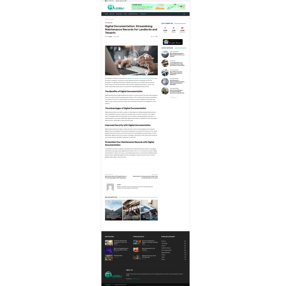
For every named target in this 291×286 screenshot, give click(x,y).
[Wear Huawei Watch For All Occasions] (137, 250)
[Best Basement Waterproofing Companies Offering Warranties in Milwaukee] (165, 81)
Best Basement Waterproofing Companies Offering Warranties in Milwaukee (177, 82)
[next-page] (108, 223)
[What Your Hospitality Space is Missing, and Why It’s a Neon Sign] (109, 250)
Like (165, 27)
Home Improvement (174, 51)
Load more (173, 97)
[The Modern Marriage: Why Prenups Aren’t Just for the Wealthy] (109, 242)
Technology (111, 19)
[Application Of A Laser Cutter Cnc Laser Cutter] (137, 257)
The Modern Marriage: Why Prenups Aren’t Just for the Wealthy (120, 242)
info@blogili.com (136, 278)
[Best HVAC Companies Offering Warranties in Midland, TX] (149, 210)
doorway (138, 151)
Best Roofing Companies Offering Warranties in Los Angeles (113, 217)
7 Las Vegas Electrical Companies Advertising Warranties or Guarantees (131, 217)
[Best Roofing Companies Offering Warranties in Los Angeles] (113, 210)
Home (106, 19)
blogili (110, 36)
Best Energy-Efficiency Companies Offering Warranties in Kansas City (177, 92)
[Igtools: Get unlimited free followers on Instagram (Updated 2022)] (137, 242)
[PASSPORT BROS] (109, 257)
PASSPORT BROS (118, 255)
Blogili (112, 284)
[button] (184, 14)
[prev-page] (106, 223)
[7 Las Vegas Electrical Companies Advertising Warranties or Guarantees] (131, 210)
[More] (143, 41)
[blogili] (106, 37)
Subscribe (182, 27)
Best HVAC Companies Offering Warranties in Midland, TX (149, 217)
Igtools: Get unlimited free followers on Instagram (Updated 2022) (150, 242)
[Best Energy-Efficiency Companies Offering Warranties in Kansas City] (165, 91)
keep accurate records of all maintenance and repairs (140, 78)
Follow (174, 27)
